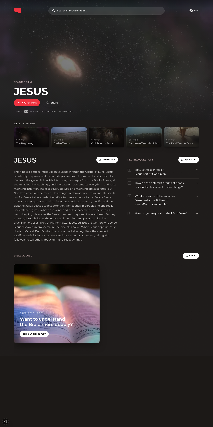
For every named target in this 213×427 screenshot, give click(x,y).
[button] (188, 159)
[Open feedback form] (5, 421)
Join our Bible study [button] (34, 334)
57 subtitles (67, 111)
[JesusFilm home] (17, 10)
